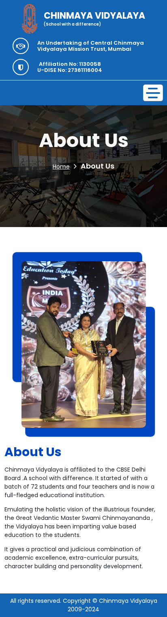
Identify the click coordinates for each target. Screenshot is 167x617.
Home (61, 166)
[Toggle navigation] (153, 92)
